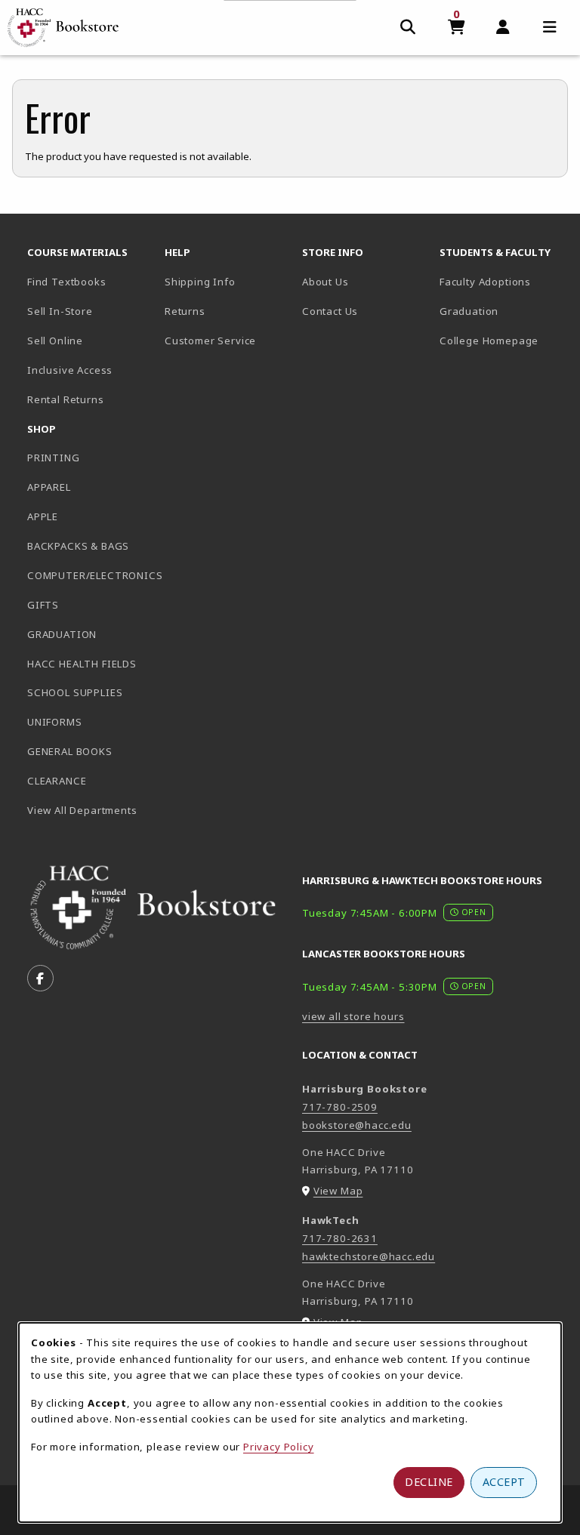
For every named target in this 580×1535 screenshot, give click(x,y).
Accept (504, 1482)
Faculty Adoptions (485, 281)
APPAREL (49, 487)
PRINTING (53, 457)
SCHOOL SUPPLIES (74, 692)
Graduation (469, 311)
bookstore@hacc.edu (357, 1125)
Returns (185, 311)
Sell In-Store (60, 311)
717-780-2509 (340, 1107)
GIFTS (43, 605)
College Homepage (502, 340)
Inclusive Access (70, 370)
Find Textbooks (66, 281)
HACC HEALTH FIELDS (82, 663)
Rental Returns (65, 399)
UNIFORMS (54, 722)
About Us (325, 281)
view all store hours (353, 1016)
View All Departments (82, 810)
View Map (338, 1190)
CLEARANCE (56, 781)
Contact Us (330, 311)
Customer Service (210, 340)
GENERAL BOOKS (70, 751)
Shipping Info (200, 281)
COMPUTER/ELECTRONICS (90, 575)
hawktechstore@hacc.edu (368, 1256)
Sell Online (55, 340)
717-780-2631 (340, 1238)
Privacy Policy (278, 1446)
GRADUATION (62, 634)
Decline (429, 1482)
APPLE (42, 516)
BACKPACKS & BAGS (78, 546)
